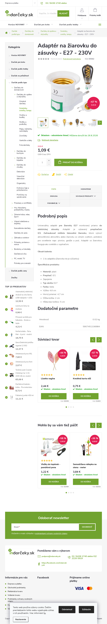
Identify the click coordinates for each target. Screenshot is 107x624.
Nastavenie (20, 619)
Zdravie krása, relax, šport (22, 215)
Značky (14, 277)
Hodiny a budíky (23, 116)
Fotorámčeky (24, 145)
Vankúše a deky (25, 140)
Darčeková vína (20, 254)
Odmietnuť (67, 609)
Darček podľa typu (19, 82)
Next (99, 339)
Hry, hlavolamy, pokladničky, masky (22, 208)
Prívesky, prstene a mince (21, 243)
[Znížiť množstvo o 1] (49, 164)
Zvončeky (23, 135)
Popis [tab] (53, 189)
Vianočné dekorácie (20, 177)
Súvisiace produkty (84, 196)
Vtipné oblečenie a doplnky (21, 222)
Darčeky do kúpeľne (21, 159)
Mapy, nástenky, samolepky (25, 130)
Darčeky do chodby (21, 166)
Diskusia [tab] (54, 196)
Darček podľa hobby (19, 69)
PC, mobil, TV (19, 258)
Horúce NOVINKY (18, 55)
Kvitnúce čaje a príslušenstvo (23, 189)
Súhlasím (86, 609)
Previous (92, 339)
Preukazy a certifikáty (23, 203)
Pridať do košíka (73, 162)
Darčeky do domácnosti (19, 88)
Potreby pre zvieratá (22, 263)
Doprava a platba (11, 3)
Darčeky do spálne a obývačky (24, 95)
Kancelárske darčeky (22, 228)
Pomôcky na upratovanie (22, 196)
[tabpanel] (54, 374)
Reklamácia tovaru (15, 591)
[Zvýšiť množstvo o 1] (49, 160)
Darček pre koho (18, 62)
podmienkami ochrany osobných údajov (51, 533)
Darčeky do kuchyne (21, 152)
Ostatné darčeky (22, 102)
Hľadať (63, 13)
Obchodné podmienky (17, 587)
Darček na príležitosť (20, 75)
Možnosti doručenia (50, 140)
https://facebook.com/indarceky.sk (54, 564)
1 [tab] (66, 407)
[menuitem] (18, 25)
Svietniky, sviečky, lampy (25, 109)
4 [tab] (73, 407)
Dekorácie (21, 171)
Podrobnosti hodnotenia (72, 59)
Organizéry (21, 183)
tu (45, 613)
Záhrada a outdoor (21, 237)
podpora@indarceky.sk (51, 556)
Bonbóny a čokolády (22, 249)
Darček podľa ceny (19, 271)
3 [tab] (71, 407)
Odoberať (87, 527)
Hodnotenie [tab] (86, 189)
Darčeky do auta (20, 233)
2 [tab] (68, 407)
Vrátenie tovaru (14, 595)
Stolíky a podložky (23, 123)
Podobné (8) (52, 203)
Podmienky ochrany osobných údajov (20, 600)
